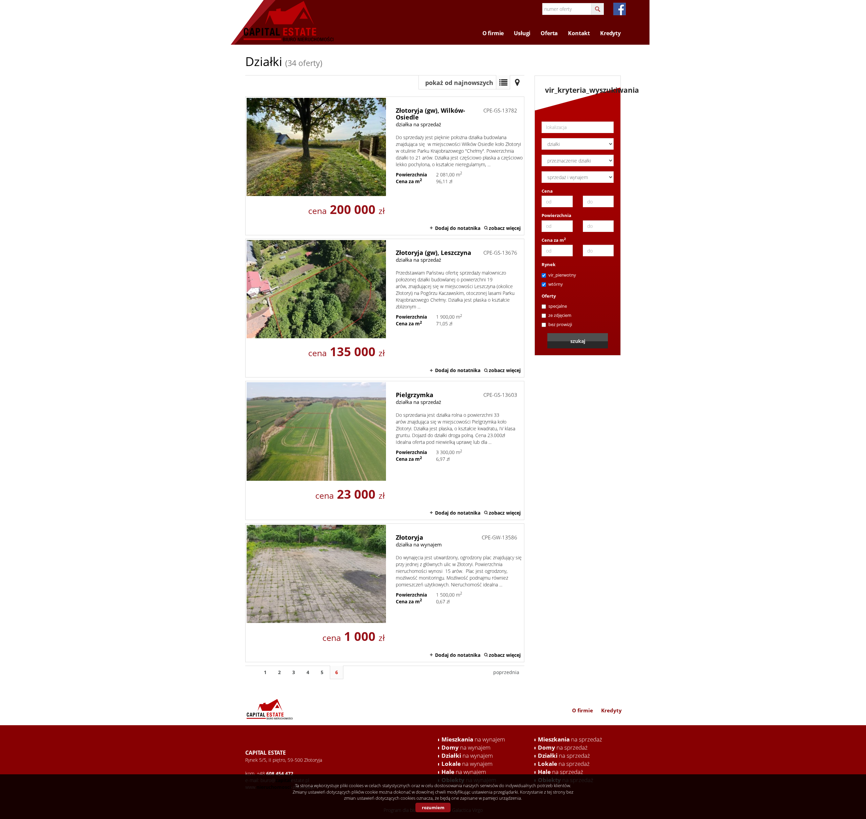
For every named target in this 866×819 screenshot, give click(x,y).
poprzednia (506, 672)
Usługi (522, 33)
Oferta (549, 33)
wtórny (555, 284)
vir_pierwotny (562, 275)
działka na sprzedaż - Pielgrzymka (385, 450)
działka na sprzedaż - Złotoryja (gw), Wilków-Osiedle (385, 166)
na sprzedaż (570, 739)
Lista (503, 82)
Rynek (548, 264)
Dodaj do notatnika (457, 228)
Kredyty (610, 33)
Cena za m (554, 240)
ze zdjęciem (559, 315)
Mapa (517, 82)
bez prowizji (560, 324)
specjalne (557, 306)
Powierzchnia (556, 215)
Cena (547, 191)
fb (619, 9)
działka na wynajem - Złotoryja (385, 593)
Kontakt (579, 33)
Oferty (549, 296)
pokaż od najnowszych (459, 83)
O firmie (493, 33)
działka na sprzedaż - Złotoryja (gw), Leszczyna (385, 308)
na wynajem (473, 739)
